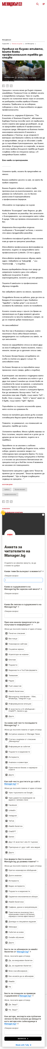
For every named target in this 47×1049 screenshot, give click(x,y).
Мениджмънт (6, 39)
